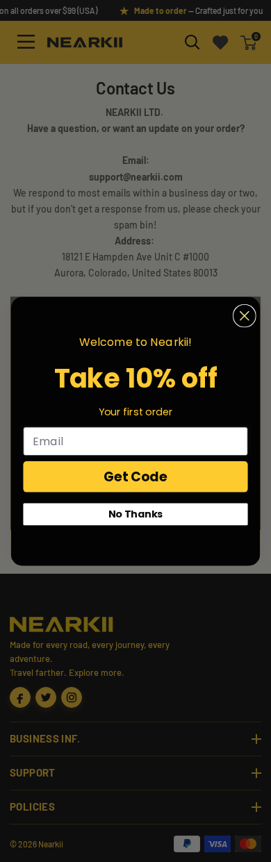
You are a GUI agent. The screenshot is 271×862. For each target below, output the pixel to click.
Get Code (135, 476)
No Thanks (135, 514)
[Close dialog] (244, 315)
